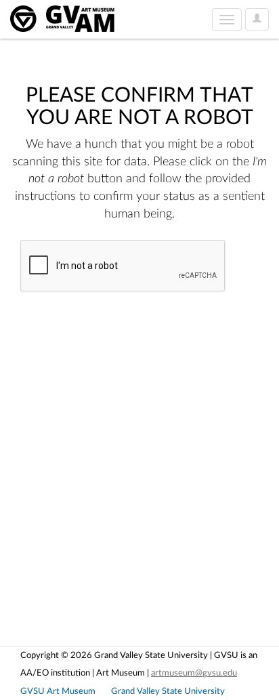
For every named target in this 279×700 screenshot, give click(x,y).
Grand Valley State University (168, 691)
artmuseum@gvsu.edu (194, 673)
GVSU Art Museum (57, 691)
